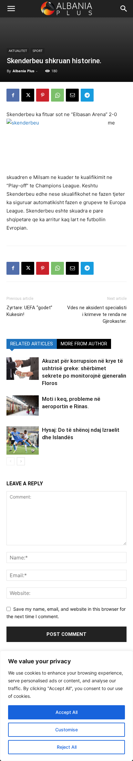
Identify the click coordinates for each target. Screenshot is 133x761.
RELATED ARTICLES (31, 344)
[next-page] (21, 461)
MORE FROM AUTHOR (84, 344)
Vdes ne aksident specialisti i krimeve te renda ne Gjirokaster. (97, 314)
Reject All (67, 747)
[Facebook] (12, 95)
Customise (66, 729)
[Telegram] (87, 95)
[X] (27, 95)
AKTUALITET (18, 50)
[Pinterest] (42, 95)
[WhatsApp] (57, 95)
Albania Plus (23, 70)
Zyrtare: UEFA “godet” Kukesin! (29, 311)
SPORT (38, 50)
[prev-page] (10, 461)
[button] (124, 8)
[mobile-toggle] (11, 8)
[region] (66, 706)
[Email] (72, 95)
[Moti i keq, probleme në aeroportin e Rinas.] (22, 405)
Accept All (66, 712)
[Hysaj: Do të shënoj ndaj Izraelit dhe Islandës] (22, 440)
